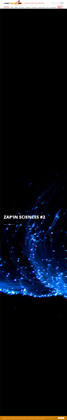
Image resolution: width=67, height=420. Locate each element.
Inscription (57, 3)
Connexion (53, 3)
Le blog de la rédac (41, 7)
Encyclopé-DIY (21, 7)
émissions (16, 7)
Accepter (61, 418)
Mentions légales (48, 418)
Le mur (47, 7)
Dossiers (11, 7)
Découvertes (28, 7)
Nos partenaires (53, 7)
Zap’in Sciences (34, 7)
